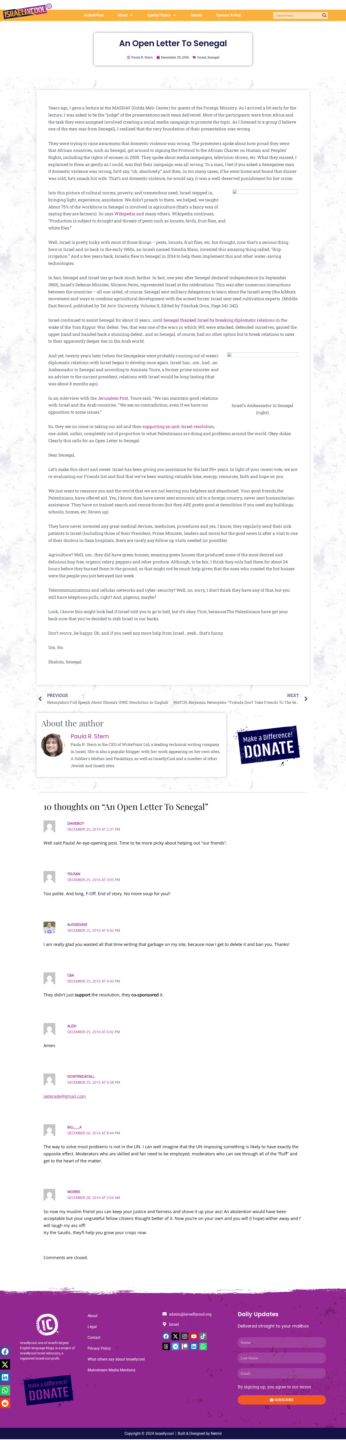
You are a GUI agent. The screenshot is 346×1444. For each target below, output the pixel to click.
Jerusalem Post (113, 398)
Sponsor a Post (228, 15)
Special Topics (158, 15)
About (122, 15)
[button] (5, 1352)
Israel (201, 57)
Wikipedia (124, 213)
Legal (92, 1326)
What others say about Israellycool (116, 1359)
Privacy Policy (99, 1348)
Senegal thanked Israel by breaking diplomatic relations (219, 320)
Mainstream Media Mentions (111, 1370)
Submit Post (93, 15)
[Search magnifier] (324, 15)
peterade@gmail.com (65, 1096)
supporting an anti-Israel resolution (178, 426)
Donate (196, 15)
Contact (94, 1337)
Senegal (213, 57)
